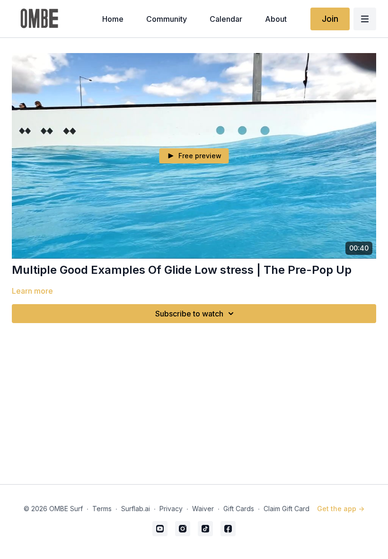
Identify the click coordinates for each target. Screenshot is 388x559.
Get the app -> (340, 509)
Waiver (203, 509)
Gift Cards (238, 509)
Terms (102, 509)
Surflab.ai (135, 509)
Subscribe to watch (189, 313)
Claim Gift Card (286, 509)
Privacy (171, 509)
